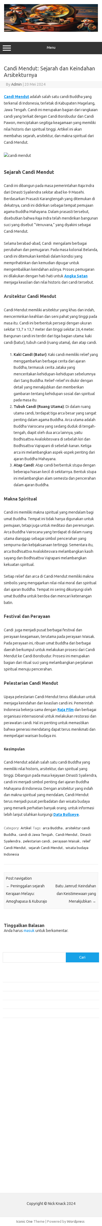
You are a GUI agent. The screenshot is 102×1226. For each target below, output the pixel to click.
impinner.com (16, 1087)
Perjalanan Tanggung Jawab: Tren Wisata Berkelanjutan (46, 1013)
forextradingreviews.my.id (27, 1108)
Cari (6, 949)
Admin (16, 84)
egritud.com (15, 1124)
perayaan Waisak (66, 841)
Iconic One (24, 1221)
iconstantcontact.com (22, 1082)
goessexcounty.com (21, 1061)
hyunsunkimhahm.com (23, 1145)
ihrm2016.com (17, 1151)
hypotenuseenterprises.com (28, 1077)
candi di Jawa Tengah (36, 834)
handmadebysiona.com (24, 1066)
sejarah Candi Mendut (46, 848)
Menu (51, 47)
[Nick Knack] (51, 30)
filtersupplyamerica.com (25, 1056)
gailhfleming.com (19, 1135)
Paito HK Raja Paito (18, 1184)
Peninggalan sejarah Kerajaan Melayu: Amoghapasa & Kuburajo (26, 893)
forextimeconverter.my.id (26, 1119)
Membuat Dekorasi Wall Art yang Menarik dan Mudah (44, 978)
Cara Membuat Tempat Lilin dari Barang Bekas (39, 986)
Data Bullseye (66, 814)
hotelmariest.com (19, 1072)
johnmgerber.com (19, 1172)
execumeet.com (18, 1045)
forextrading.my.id (20, 1114)
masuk (29, 930)
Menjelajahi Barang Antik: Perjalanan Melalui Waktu (42, 1004)
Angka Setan (76, 276)
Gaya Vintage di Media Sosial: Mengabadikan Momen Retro (49, 995)
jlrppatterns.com (18, 1166)
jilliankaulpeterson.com (24, 1161)
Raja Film (65, 709)
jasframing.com (17, 1093)
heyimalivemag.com (21, 1140)
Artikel (26, 828)
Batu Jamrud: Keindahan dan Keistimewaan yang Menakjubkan (75, 893)
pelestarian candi (36, 841)
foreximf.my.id (17, 1098)
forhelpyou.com (18, 1129)
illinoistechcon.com (20, 1156)
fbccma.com (15, 1051)
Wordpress (76, 1221)
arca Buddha (53, 828)
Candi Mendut (16, 96)
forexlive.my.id (17, 1103)
